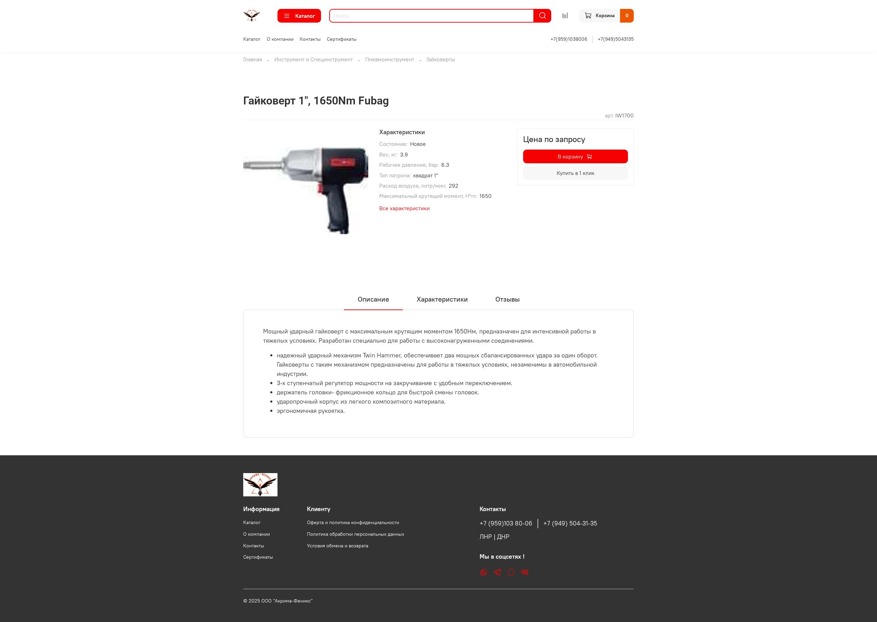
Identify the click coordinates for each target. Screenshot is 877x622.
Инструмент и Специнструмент (313, 59)
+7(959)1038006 (569, 39)
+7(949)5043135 (616, 39)
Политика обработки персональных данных (355, 534)
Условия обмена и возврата (337, 546)
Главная (252, 59)
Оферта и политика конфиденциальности (353, 522)
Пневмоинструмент (389, 59)
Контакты (310, 39)
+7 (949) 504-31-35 (570, 523)
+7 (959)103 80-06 (506, 523)
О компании (280, 39)
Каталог (305, 15)
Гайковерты (441, 59)
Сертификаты (342, 39)
